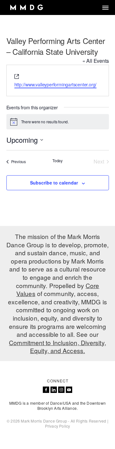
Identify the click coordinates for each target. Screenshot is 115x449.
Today (57, 160)
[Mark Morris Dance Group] (26, 7)
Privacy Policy (57, 426)
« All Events (95, 60)
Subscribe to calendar (54, 182)
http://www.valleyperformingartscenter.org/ (55, 84)
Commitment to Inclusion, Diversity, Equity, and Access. (57, 346)
